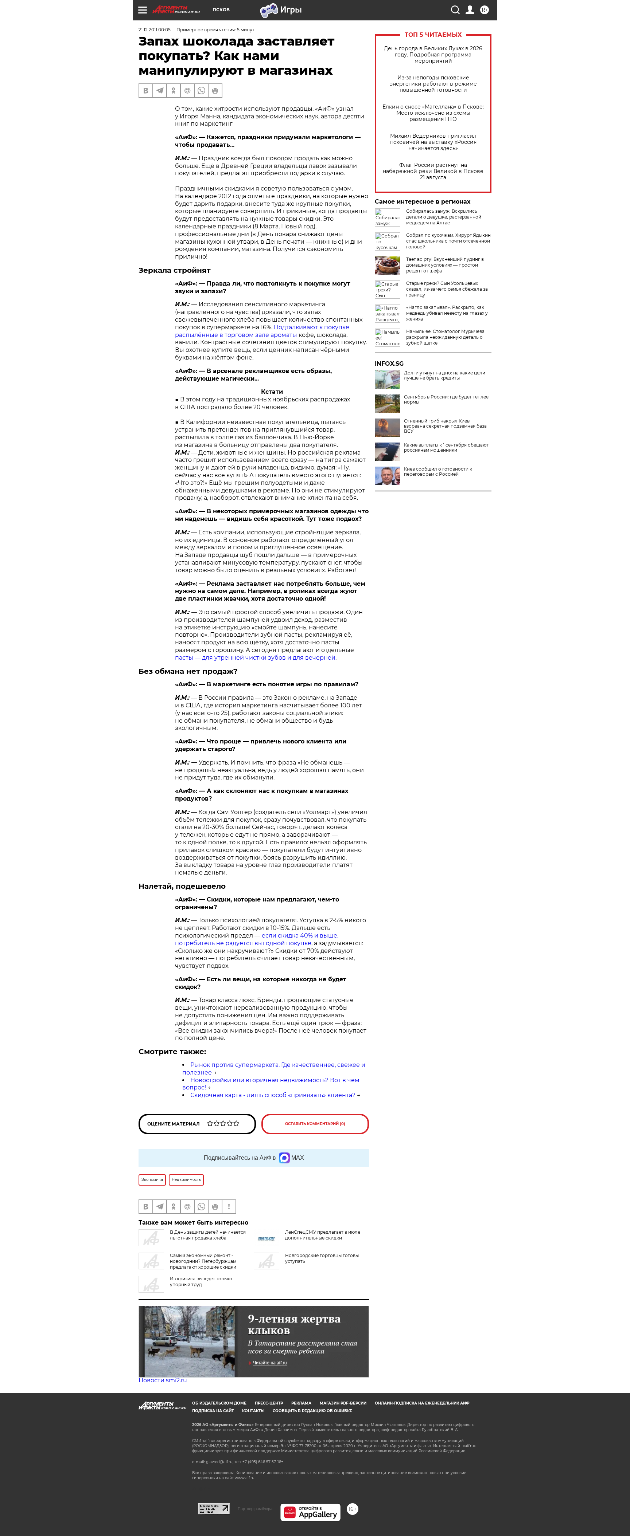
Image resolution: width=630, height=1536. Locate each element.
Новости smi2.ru (163, 1380)
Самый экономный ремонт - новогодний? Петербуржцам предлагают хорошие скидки (203, 1261)
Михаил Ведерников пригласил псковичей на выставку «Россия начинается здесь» (433, 142)
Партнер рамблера (255, 1508)
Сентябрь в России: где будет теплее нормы (446, 399)
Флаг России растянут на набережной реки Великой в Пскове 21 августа (433, 171)
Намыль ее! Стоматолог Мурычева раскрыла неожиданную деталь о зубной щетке (445, 337)
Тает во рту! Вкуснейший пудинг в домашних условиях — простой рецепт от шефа (445, 265)
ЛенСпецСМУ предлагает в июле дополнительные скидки (322, 1235)
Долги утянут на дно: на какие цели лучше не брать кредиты (444, 375)
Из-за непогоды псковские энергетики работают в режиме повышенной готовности (433, 84)
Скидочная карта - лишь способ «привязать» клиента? (272, 1095)
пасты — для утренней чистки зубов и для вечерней (255, 657)
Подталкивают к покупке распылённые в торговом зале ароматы (262, 331)
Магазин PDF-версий (343, 1403)
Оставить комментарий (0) (315, 1123)
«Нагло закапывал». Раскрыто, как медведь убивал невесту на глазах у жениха (447, 313)
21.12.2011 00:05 (155, 29)
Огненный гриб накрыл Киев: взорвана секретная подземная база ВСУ (445, 426)
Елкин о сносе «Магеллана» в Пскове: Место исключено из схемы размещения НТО (433, 113)
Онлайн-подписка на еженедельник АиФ (422, 1403)
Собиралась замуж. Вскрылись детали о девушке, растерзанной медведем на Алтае (443, 216)
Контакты (253, 1411)
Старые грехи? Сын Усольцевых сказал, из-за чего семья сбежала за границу (447, 289)
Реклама (301, 1403)
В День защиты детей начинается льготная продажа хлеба (208, 1235)
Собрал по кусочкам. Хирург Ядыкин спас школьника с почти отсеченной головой (448, 241)
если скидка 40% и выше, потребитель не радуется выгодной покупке (256, 939)
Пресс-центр (269, 1403)
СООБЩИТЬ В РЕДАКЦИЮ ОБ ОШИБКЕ (312, 1411)
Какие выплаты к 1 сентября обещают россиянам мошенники (446, 448)
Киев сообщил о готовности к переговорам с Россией (438, 472)
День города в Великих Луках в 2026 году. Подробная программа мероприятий (433, 55)
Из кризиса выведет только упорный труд (201, 1281)
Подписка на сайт (213, 1411)
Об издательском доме (219, 1403)
